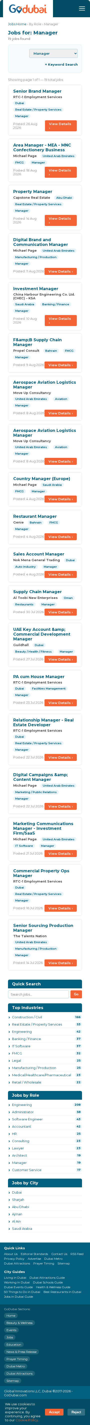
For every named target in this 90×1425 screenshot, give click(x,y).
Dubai (17, 1192)
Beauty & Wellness (19, 1323)
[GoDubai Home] (28, 8)
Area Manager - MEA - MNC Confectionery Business (42, 147)
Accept (54, 1412)
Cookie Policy (27, 1420)
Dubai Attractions (17, 1263)
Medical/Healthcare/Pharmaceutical (41, 1075)
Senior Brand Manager (37, 91)
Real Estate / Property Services (37, 1024)
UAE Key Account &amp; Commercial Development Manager (41, 634)
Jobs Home (17, 24)
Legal (16, 1061)
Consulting (20, 1141)
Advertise (34, 1258)
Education (13, 1344)
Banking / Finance (26, 1039)
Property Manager (32, 191)
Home (10, 1315)
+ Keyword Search (61, 64)
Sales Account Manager (38, 554)
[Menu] (82, 8)
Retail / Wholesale (26, 1082)
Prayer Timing (43, 1263)
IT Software (21, 1046)
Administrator (23, 1112)
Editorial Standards (34, 1254)
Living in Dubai (15, 1277)
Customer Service (27, 1170)
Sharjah (18, 1200)
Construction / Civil (27, 1017)
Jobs (9, 1337)
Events (11, 1330)
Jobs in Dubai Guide (18, 1296)
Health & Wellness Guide (53, 1287)
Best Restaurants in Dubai (62, 1292)
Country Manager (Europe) (41, 478)
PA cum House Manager (38, 676)
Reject (76, 1412)
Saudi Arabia (22, 1229)
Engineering (22, 1032)
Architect (19, 1155)
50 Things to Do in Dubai (22, 1292)
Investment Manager (35, 288)
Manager (19, 1163)
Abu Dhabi (20, 1207)
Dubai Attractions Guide (47, 1277)
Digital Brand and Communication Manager (40, 242)
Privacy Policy (14, 1258)
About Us (11, 1254)
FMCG (17, 1053)
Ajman (17, 1214)
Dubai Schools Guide (48, 1282)
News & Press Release (21, 1352)
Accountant (21, 1126)
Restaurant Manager (35, 516)
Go (76, 994)
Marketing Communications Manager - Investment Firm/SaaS (43, 828)
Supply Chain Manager (37, 591)
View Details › (60, 126)
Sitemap (64, 1263)
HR (14, 1134)
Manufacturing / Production (34, 1068)
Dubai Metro (53, 1258)
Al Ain (16, 1221)
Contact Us (59, 1254)
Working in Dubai (17, 1282)
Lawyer (18, 1148)
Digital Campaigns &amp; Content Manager (40, 777)
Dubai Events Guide (18, 1287)
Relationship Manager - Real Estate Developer (43, 722)
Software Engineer (27, 1119)
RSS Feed (77, 1254)
